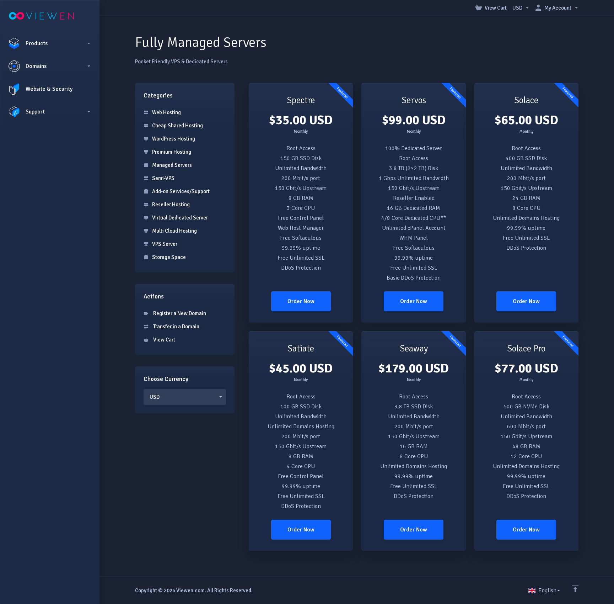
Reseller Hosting (170, 204)
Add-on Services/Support (180, 191)
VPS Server (164, 244)
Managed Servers (171, 165)
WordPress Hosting (173, 139)
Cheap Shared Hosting (177, 125)
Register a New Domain (178, 313)
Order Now (300, 301)
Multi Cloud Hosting (174, 231)
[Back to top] (575, 589)
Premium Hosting (171, 152)
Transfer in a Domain (175, 326)
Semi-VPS (162, 178)
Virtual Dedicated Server (179, 217)
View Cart (163, 340)
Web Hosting (166, 112)
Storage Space (168, 257)
